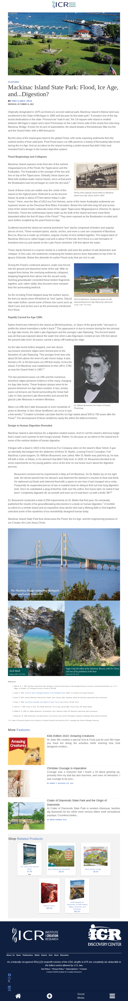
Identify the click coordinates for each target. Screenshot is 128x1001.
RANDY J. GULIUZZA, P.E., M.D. (62, 783)
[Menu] (112, 996)
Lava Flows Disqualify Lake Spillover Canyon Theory (42, 702)
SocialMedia (80, 996)
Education (64, 955)
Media (37, 955)
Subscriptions (72, 969)
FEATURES (13, 82)
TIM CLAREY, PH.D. (22, 101)
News (18, 955)
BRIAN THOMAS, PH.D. (58, 820)
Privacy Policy (58, 969)
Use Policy (45, 969)
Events (44, 955)
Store (56, 955)
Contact (83, 969)
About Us (10, 955)
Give (50, 955)
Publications (28, 955)
